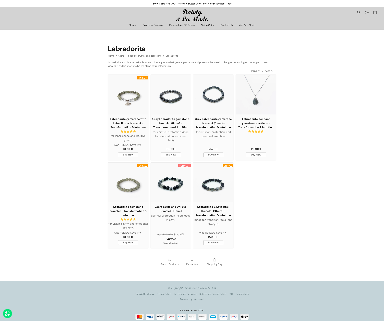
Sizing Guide (207, 25)
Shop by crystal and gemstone (145, 55)
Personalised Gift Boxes (182, 25)
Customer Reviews (153, 25)
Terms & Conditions (144, 294)
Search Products (169, 264)
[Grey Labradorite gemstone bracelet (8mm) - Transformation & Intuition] (171, 94)
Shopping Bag (214, 264)
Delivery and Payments (185, 294)
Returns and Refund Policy (213, 294)
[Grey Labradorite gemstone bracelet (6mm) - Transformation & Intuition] (213, 94)
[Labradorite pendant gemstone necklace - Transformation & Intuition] (256, 94)
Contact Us (226, 25)
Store (132, 25)
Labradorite (171, 55)
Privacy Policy (164, 294)
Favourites (192, 264)
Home (111, 55)
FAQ (231, 294)
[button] (192, 15)
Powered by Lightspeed (192, 299)
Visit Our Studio (247, 25)
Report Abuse (242, 294)
